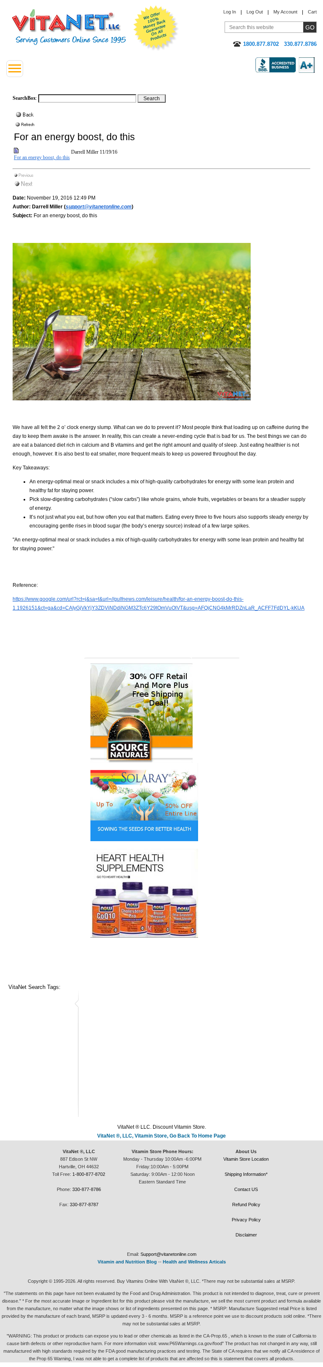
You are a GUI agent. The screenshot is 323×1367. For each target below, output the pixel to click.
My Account (285, 11)
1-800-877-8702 (88, 1174)
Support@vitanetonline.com (168, 1254)
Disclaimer (246, 1234)
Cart (312, 11)
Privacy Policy (246, 1219)
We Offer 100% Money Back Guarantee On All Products (156, 28)
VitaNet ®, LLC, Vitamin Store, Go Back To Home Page (161, 1136)
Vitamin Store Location (246, 1159)
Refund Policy (246, 1204)
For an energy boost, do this (42, 157)
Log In (229, 11)
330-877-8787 (84, 1204)
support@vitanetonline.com (99, 207)
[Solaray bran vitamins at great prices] (161, 802)
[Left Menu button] (14, 68)
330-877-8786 (86, 1189)
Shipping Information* (246, 1174)
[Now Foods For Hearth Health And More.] (161, 893)
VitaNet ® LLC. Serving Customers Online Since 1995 (69, 27)
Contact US (246, 1189)
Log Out (254, 11)
